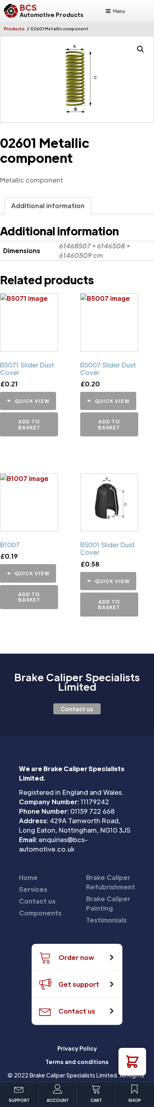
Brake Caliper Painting (108, 903)
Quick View (32, 401)
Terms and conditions (77, 1061)
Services (33, 889)
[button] (132, 1061)
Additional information (48, 205)
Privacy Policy (77, 1048)
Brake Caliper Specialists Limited (77, 682)
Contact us (77, 708)
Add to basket (29, 424)
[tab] (47, 206)
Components (40, 913)
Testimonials (106, 920)
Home (28, 877)
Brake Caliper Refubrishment (110, 882)
